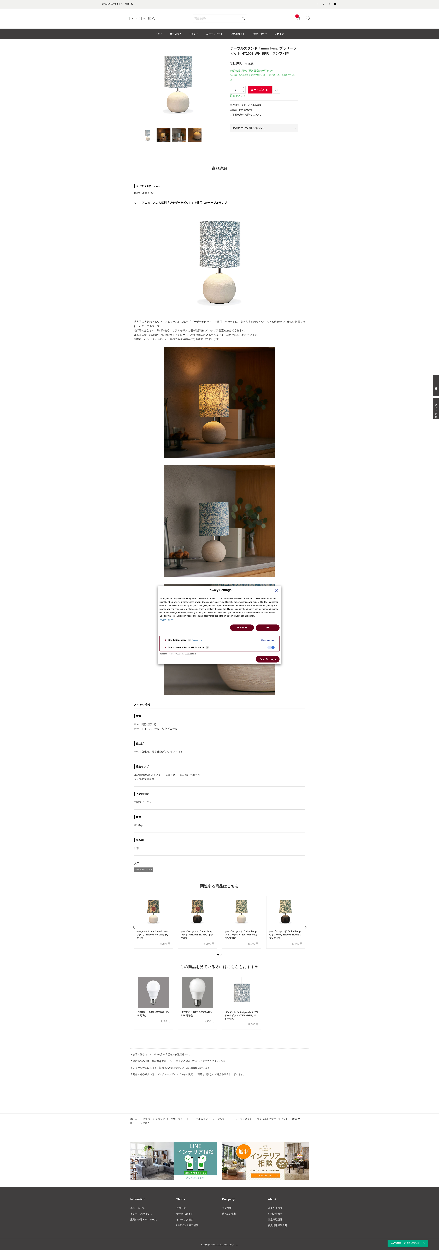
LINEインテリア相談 (187, 1225)
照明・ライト (178, 1118)
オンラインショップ (154, 1118)
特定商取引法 (275, 1219)
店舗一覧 (181, 1208)
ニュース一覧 (137, 1208)
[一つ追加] (243, 88)
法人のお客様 (229, 1213)
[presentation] (133, 927)
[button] (218, 954)
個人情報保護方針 (277, 1225)
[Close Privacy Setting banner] (276, 590)
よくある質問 (275, 1208)
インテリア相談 (184, 1219)
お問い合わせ (275, 1213)
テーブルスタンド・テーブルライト (210, 1118)
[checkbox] (271, 647)
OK (268, 627)
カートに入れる (259, 89)
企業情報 (227, 1208)
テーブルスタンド (143, 869)
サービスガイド (184, 1213)
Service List (197, 640)
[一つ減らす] (243, 91)
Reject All (241, 627)
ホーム (134, 1118)
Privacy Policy (166, 620)
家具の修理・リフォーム (143, 1219)
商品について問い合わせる (249, 128)
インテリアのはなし (141, 1213)
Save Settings (268, 659)
